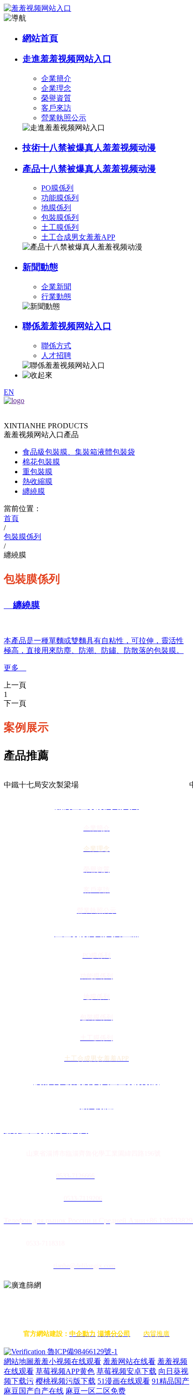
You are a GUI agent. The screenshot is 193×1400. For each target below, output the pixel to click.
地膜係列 (56, 208)
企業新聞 (56, 287)
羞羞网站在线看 (129, 1361)
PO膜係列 (57, 188)
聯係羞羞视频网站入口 (66, 326)
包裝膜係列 (60, 217)
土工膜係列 (60, 227)
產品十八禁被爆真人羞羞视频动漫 (89, 169)
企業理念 (56, 88)
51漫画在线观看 (123, 1381)
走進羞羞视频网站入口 (66, 59)
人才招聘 (56, 355)
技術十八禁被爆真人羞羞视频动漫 (89, 148)
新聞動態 (40, 267)
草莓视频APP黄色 (65, 1371)
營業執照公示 (63, 118)
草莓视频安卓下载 (126, 1371)
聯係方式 (56, 346)
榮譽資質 (56, 98)
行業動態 (56, 297)
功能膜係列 (60, 198)
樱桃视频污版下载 (66, 1381)
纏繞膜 (33, 491)
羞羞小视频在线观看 (67, 1361)
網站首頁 (40, 38)
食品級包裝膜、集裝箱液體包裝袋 (78, 452)
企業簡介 (56, 78)
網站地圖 (19, 1361)
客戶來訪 (56, 108)
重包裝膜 (37, 472)
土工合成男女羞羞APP (78, 237)
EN (9, 392)
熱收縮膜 (37, 481)
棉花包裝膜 (41, 462)
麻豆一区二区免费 (96, 1391)
